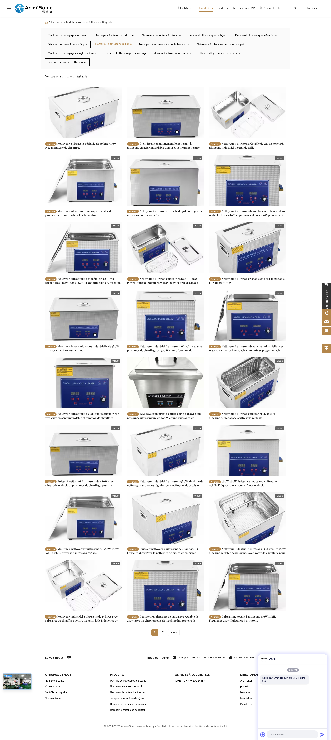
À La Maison (55, 22)
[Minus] (322, 659)
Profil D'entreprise (54, 681)
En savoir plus (107, 135)
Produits (205, 8)
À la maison (185, 8)
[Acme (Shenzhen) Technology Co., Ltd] (33, 8)
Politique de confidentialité (211, 726)
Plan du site (246, 704)
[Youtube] (68, 658)
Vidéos (223, 8)
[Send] (322, 734)
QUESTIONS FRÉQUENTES (190, 681)
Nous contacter (53, 698)
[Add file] (262, 734)
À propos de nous (272, 8)
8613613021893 (244, 657)
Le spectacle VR (244, 8)
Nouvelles (245, 692)
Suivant (174, 632)
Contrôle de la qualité (56, 692)
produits (244, 686)
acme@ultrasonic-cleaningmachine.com (201, 657)
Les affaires (246, 698)
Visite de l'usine (53, 686)
